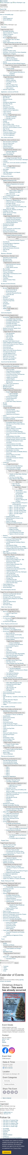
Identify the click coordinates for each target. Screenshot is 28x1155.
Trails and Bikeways (8, 754)
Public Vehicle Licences (12, 267)
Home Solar (9, 647)
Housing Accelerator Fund (12, 540)
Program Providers (7, 740)
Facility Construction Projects (10, 723)
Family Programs (7, 36)
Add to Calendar (9, 1068)
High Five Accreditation (12, 59)
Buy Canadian (6, 269)
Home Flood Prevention (9, 230)
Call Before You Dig (8, 211)
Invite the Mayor (19, 496)
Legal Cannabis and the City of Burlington (16, 572)
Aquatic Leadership (11, 80)
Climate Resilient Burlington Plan (14, 564)
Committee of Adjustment (12, 430)
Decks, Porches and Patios (9, 212)
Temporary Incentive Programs (17, 240)
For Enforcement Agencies (9, 621)
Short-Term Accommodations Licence (12, 127)
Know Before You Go (11, 82)
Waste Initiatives (10, 689)
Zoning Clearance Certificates (13, 830)
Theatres (5, 171)
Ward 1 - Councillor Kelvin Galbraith (18, 506)
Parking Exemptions (11, 898)
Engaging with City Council (12, 516)
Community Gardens (8, 345)
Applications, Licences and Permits (9, 92)
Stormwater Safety (7, 604)
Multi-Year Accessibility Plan (13, 576)
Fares (4, 950)
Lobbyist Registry (10, 379)
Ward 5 (8, 773)
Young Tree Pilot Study (11, 582)
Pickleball (5, 49)
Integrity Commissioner (12, 377)
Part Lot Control (10, 796)
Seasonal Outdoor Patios (9, 279)
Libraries (5, 161)
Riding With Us (6, 957)
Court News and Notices (9, 616)
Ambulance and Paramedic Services (12, 594)
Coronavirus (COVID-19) (9, 595)
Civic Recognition (10, 333)
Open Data (5, 551)
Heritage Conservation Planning (14, 158)
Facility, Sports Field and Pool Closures (12, 725)
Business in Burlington (6, 253)
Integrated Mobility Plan (12, 570)
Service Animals (10, 326)
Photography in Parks (8, 737)
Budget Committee (14, 529)
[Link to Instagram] (12, 1050)
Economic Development (9, 270)
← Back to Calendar (6, 1098)
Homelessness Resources (9, 352)
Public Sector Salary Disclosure (14, 401)
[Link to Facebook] (5, 1050)
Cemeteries (6, 720)
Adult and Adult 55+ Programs (10, 33)
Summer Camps (10, 68)
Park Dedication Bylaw (11, 545)
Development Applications (9, 102)
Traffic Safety (6, 930)
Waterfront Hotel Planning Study (14, 581)
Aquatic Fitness (10, 78)
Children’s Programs (8, 34)
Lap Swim (8, 83)
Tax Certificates (7, 875)
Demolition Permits (7, 104)
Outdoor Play (6, 41)
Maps (4, 695)
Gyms (4, 727)
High (5, 9)
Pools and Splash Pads (12, 85)
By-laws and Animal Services (8, 283)
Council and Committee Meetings (14, 431)
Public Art (5, 166)
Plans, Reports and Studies (9, 553)
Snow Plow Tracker (11, 924)
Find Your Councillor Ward (15, 477)
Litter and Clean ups (11, 687)
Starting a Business (8, 276)
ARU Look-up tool (10, 194)
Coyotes (8, 310)
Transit (4, 936)
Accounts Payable (10, 409)
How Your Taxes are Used (9, 845)
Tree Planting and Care (12, 674)
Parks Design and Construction (10, 815)
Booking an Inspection (8, 197)
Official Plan (6, 812)
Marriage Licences (10, 118)
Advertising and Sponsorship (10, 257)
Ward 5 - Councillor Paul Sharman (17, 512)
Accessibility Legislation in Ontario (14, 320)
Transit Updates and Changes (13, 948)
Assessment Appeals (11, 858)
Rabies (5, 305)
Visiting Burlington (7, 174)
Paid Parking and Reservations (13, 897)
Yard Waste (9, 690)
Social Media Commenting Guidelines (12, 1138)
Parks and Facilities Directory (10, 733)
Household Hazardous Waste (13, 684)
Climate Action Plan (11, 562)
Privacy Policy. (17, 1148)
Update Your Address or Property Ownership (14, 878)
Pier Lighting (9, 338)
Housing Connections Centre (10, 231)
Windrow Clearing (10, 927)
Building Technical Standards (13, 219)
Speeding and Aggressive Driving (14, 935)
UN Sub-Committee (11, 461)
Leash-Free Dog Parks (8, 300)
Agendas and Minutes (8, 385)
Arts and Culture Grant (8, 143)
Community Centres (8, 722)
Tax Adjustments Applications (10, 874)
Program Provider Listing (12, 744)
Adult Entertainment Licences (13, 264)
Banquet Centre (7, 719)
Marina (5, 731)
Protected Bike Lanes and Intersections (16, 887)
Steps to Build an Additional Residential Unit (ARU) (16, 191)
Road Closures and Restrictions (11, 916)
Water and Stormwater (11, 656)
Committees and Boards (9, 419)
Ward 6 (8, 775)
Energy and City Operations (16, 644)
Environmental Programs (12, 646)
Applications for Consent (15, 785)
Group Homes (9, 266)
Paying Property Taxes (8, 846)
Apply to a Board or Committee (13, 428)
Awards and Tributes (8, 330)
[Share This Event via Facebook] (4, 1092)
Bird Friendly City (10, 633)
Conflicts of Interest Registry (13, 372)
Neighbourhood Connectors (10, 355)
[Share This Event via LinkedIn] (8, 1092)
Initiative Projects (7, 537)
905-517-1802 (5, 1039)
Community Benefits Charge (10, 762)
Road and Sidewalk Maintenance (11, 912)
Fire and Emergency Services (8, 589)
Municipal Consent (7, 119)
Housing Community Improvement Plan (16, 569)
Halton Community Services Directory (12, 350)
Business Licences (7, 99)
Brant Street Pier (10, 153)
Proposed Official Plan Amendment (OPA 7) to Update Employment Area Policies (17, 549)
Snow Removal (6, 920)
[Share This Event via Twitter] (12, 1092)
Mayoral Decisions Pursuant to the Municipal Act (19, 503)
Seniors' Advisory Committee (13, 454)
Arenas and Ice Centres (9, 717)
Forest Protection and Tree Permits (14, 663)
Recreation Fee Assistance (12, 60)
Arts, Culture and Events (7, 137)
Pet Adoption (6, 303)
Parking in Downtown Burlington (14, 900)
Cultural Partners (7, 146)
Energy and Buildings (14, 643)
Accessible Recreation (8, 31)
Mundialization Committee (12, 450)
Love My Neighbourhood (9, 353)
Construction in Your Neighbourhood (12, 629)
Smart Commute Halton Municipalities (15, 653)
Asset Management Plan (12, 558)
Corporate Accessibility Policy (13, 325)
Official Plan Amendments (12, 794)
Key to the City (9, 336)
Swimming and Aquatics (9, 75)
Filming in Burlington (8, 272)
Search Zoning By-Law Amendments (18, 828)
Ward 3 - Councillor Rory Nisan (16, 509)
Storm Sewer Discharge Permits (11, 818)
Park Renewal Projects (8, 734)
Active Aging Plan (10, 556)
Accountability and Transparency (11, 366)
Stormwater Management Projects (14, 655)
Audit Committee (10, 369)
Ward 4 (8, 772)
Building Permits (7, 96)
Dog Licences (6, 105)
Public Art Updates (10, 167)
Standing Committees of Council (14, 522)
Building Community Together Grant (12, 328)
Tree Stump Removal (11, 676)
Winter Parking (9, 909)
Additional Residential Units (9, 180)
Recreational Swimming (12, 86)
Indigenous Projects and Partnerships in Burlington (15, 159)
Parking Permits (10, 901)
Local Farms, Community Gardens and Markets (15, 162)
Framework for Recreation (12, 567)
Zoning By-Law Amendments (13, 823)
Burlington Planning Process (13, 780)
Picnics (5, 736)
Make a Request (16, 485)
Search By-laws (10, 294)
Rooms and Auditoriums (9, 751)
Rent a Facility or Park (8, 124)
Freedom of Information (9, 108)
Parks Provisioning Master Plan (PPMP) (16, 547)
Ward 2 (8, 768)
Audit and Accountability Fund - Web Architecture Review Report (15, 560)
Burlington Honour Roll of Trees (14, 660)
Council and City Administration (8, 362)
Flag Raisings (9, 335)
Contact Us (6, 462)
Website (4, 1042)
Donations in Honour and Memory (14, 714)
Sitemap (5, 1133)
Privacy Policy (6, 1130)
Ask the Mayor (19, 490)
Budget (8, 392)
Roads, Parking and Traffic (7, 881)
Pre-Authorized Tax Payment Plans (14, 851)
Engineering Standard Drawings (14, 221)
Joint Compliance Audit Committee (14, 448)
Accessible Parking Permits (13, 322)
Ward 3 (8, 770)
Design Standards (7, 214)
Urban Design (6, 820)
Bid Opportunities (7, 259)
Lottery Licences (7, 113)
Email (3, 1040)
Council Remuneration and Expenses (15, 374)
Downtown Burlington (8, 148)
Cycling (5, 885)
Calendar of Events (8, 145)
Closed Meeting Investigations (13, 371)
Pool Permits (6, 123)
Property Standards (8, 245)
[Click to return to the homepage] (12, 2)
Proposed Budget (13, 395)
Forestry (5, 658)
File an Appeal (9, 620)
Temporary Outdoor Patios (9, 132)
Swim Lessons (9, 88)
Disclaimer (5, 1131)
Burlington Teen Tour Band (12, 39)
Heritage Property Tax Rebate (13, 866)
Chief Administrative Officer (13, 411)
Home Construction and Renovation (12, 228)
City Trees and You (11, 662)
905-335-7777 (7, 1113)
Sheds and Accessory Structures (11, 248)
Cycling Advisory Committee (13, 436)
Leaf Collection (10, 686)
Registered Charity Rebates (13, 872)
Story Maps (6, 169)
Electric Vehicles (10, 636)
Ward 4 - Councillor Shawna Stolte (17, 510)
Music (4, 37)
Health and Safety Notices (9, 601)
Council (5, 464)
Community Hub (7, 347)
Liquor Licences (7, 111)
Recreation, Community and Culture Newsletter (14, 52)
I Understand (7, 1153)
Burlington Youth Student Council (11, 341)
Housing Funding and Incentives (14, 235)
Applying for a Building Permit (13, 200)
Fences (5, 227)
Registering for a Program (9, 54)
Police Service (6, 603)
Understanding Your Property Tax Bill (15, 853)
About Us (5, 611)
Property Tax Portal (8, 861)
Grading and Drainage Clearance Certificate (17, 792)
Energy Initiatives (10, 639)
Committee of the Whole (15, 531)
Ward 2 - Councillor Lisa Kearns (17, 507)
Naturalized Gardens (11, 652)
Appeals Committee (11, 427)
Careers (5, 404)
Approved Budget (13, 393)
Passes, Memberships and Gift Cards (12, 42)
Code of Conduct (10, 57)
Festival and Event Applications (10, 110)
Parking (5, 121)
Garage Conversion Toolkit (12, 195)
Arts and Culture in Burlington (10, 141)
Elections (5, 535)
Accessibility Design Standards (13, 218)
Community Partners (8, 348)
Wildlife (5, 308)
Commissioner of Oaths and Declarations (13, 417)
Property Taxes (10, 400)
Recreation (4, 27)
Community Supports (6, 312)
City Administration (7, 406)
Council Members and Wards (13, 469)
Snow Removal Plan (11, 925)
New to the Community (8, 356)
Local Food (9, 650)
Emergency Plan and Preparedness (12, 597)
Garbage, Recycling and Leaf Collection (13, 677)
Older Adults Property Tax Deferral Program (17, 871)
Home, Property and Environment (9, 624)
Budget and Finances (8, 388)
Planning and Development (7, 756)
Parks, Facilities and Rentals (8, 706)
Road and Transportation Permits (11, 126)
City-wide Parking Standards (10, 760)
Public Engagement (8, 584)
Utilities (5, 704)
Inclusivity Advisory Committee (13, 444)
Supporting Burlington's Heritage (14, 810)
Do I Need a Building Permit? (13, 205)
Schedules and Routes (8, 945)
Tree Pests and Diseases (12, 673)
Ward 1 (8, 767)
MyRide (5, 943)
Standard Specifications (12, 222)
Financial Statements (11, 398)
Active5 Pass (9, 47)
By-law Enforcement (11, 291)
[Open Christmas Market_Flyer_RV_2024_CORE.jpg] (14, 1007)
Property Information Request (10, 699)
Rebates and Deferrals (8, 862)
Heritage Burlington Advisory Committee (16, 439)
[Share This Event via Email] (16, 1092)
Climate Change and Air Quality (14, 634)
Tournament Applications (9, 133)
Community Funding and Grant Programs (13, 344)
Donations (5, 297)
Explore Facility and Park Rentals (14, 749)
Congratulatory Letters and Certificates (21, 492)
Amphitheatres (6, 716)
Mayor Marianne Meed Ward (16, 478)
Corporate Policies (10, 412)
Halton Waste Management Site (14, 682)
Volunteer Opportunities (9, 89)
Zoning (5, 251)
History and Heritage (8, 154)
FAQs (7, 615)
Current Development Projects (10, 763)
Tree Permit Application (9, 135)
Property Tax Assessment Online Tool (12, 859)
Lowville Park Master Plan (12, 575)
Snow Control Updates (11, 922)
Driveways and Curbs (8, 107)
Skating (5, 62)
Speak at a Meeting (8, 130)
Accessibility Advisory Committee (14, 422)
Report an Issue (7, 307)
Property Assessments (8, 854)
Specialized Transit (7, 951)
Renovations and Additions (9, 246)
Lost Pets (5, 302)
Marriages (5, 115)
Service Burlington (7, 587)
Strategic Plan (9, 578)
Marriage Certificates (11, 116)
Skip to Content (4, 1)
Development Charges (8, 224)
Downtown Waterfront (11, 151)
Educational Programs (8, 299)
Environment (6, 631)
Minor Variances (13, 786)
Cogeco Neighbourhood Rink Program (12, 342)
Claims (4, 100)
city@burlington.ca (7, 1112)
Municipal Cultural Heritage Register (15, 808)
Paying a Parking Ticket (12, 908)
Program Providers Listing (9, 50)
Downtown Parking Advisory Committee (16, 437)
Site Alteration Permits (11, 797)
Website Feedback (7, 1135)
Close (2, 24)
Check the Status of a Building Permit (15, 202)
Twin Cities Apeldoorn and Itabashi (11, 172)
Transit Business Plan (11, 579)
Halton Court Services (6, 607)
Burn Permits (6, 97)
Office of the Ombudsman (12, 383)
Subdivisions (9, 800)
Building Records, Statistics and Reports (13, 209)
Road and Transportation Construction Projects (14, 914)
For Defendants (7, 618)
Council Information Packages (13, 467)
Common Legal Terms (11, 613)
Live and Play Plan (10, 573)
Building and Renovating (7, 176)
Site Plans (8, 799)
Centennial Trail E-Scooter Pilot (14, 539)
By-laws (5, 288)
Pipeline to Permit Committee (16, 534)
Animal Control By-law (11, 290)
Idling (7, 649)
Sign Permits (6, 129)
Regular (2, 9)
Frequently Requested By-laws (13, 293)
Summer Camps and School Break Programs (14, 63)
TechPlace (5, 278)
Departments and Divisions (12, 414)
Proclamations (9, 339)
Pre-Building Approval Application (11, 243)
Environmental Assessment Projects (15, 638)
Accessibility (4, 5)
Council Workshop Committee (16, 532)
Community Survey (11, 565)
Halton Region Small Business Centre (12, 273)
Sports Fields (6, 752)
